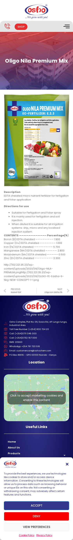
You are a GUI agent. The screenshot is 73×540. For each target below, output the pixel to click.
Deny (36, 516)
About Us (14, 447)
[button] (67, 464)
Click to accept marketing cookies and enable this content (36, 398)
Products (14, 453)
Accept (36, 505)
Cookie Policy (26, 535)
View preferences (36, 527)
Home (12, 442)
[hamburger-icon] (66, 27)
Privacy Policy (44, 535)
